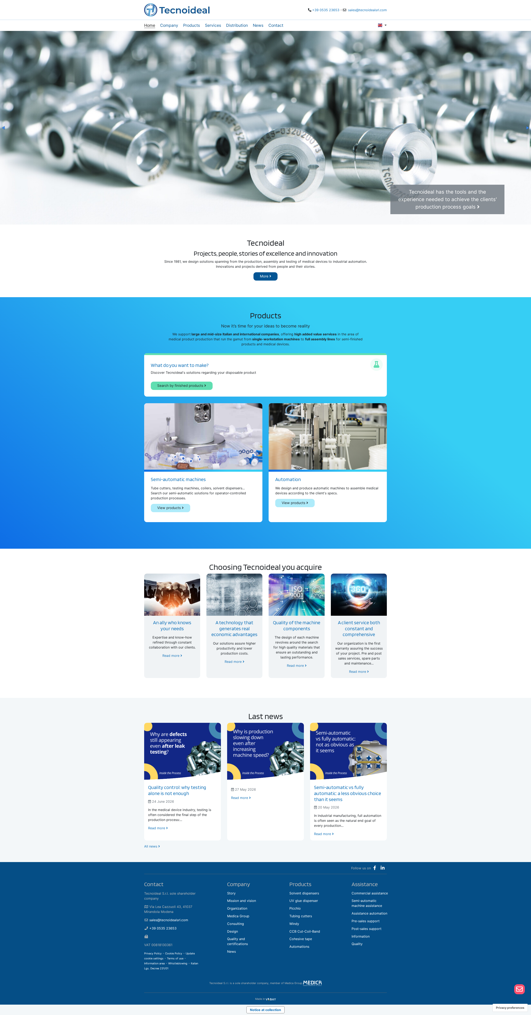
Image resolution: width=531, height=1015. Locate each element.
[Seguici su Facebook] (375, 868)
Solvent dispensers (304, 893)
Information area (154, 963)
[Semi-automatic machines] (203, 436)
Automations (299, 946)
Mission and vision (241, 901)
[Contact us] (519, 989)
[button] (3, 128)
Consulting (235, 924)
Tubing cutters (300, 916)
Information (361, 936)
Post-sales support (366, 929)
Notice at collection (265, 1010)
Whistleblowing (177, 963)
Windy (294, 924)
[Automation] (328, 436)
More (264, 276)
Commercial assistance (370, 893)
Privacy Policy (153, 953)
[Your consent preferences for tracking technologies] (510, 1008)
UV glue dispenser (303, 901)
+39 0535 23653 (325, 10)
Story (231, 893)
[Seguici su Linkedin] (382, 868)
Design (232, 931)
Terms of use (175, 958)
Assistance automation (369, 913)
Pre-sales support (366, 921)
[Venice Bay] (271, 998)
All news (151, 846)
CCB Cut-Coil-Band (304, 931)
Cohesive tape (300, 939)
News (231, 951)
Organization (237, 908)
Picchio (295, 908)
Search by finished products (180, 386)
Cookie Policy (173, 953)
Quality (357, 944)
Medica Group (238, 916)
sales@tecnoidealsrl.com (367, 10)
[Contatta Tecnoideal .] (519, 989)
